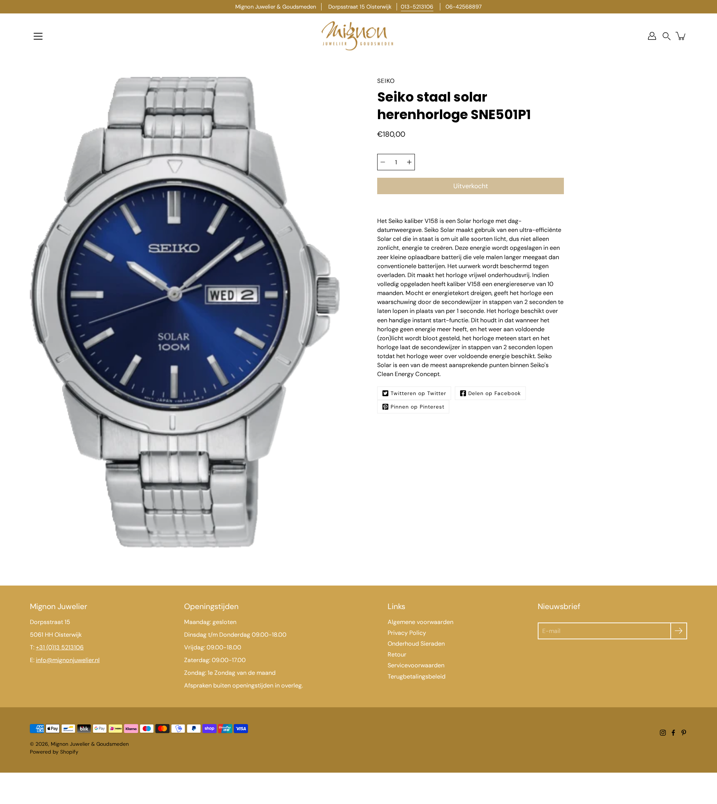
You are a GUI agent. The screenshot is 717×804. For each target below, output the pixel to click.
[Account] (652, 36)
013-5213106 (417, 6)
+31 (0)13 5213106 (60, 647)
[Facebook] (673, 733)
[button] (666, 36)
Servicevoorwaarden (416, 665)
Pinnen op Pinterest (417, 406)
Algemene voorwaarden (420, 622)
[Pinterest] (683, 733)
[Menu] (38, 36)
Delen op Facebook (494, 393)
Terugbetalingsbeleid (417, 676)
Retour (397, 654)
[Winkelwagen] (681, 36)
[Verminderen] (382, 162)
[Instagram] (662, 733)
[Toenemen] (409, 162)
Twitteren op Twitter (418, 393)
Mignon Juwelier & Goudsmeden (90, 744)
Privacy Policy (407, 633)
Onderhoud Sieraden (416, 644)
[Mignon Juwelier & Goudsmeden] (358, 36)
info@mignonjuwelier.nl (68, 660)
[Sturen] (678, 631)
